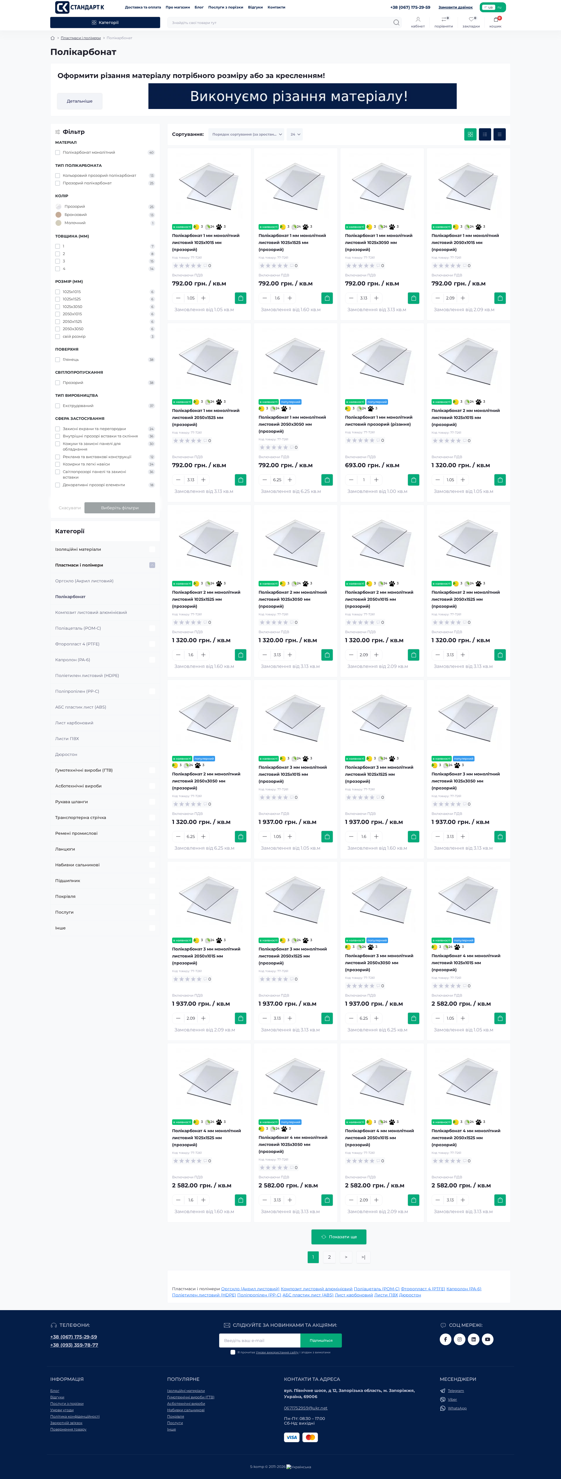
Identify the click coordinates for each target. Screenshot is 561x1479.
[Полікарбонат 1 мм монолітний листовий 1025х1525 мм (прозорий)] (296, 186)
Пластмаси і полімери (81, 38)
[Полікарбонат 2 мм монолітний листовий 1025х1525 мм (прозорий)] (209, 543)
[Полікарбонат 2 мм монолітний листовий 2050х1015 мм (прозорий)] (382, 543)
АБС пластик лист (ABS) (80, 707)
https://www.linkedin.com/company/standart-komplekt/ (473, 1339)
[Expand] (152, 549)
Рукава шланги (71, 801)
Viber (452, 1399)
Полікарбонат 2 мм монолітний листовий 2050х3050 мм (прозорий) (206, 781)
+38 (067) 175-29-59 (73, 1337)
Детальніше (80, 101)
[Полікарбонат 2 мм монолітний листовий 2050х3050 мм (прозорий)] (209, 718)
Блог (199, 7)
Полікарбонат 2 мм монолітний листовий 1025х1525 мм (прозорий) (206, 599)
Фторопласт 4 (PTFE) (77, 644)
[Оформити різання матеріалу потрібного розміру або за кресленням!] (302, 96)
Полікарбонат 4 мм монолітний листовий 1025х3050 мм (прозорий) (293, 1144)
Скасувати (70, 507)
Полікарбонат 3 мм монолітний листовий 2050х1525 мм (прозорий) (293, 956)
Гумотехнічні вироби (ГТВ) (84, 770)
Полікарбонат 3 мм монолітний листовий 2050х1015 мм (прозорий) (206, 956)
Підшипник (67, 880)
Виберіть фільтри (120, 507)
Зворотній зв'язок (66, 1423)
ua (490, 7)
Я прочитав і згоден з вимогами (284, 1352)
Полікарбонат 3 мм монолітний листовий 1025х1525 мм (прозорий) (379, 774)
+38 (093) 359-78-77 (74, 1345)
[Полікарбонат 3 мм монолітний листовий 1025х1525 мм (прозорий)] (382, 718)
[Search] (396, 22)
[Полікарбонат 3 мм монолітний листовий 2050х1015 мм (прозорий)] (209, 899)
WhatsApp (457, 1408)
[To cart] (240, 298)
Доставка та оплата (143, 7)
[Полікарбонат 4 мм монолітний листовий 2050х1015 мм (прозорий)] (382, 1081)
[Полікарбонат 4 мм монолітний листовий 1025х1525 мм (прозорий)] (209, 1081)
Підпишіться (321, 1340)
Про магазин (178, 7)
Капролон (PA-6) (72, 659)
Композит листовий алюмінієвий (91, 612)
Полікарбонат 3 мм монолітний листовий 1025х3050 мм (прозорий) (466, 781)
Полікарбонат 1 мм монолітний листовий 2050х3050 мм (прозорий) (292, 424)
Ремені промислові (76, 833)
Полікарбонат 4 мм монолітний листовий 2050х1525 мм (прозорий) (466, 1137)
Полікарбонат (70, 596)
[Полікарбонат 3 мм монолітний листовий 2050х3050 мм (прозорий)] (382, 899)
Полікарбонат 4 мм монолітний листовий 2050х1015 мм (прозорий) (379, 1137)
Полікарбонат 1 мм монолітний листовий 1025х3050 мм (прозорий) (379, 242)
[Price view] (500, 134)
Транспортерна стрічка (80, 817)
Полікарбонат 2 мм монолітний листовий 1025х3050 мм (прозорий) (293, 599)
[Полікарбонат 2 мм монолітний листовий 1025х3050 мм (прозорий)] (296, 543)
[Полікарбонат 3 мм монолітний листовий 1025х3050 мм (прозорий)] (469, 718)
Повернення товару (68, 1429)
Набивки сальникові (77, 864)
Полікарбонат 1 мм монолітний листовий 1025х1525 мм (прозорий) (292, 242)
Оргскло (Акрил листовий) (84, 580)
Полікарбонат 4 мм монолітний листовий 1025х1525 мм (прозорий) (206, 1137)
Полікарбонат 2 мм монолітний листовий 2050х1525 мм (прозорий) (466, 599)
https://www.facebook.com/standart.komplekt (445, 1339)
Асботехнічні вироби (78, 786)
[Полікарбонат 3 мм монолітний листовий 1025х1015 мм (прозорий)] (296, 718)
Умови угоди (62, 1410)
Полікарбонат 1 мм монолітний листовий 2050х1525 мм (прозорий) (206, 417)
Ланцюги (65, 849)
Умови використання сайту (277, 1352)
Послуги (64, 912)
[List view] (485, 134)
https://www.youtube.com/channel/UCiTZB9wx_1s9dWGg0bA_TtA (488, 1339)
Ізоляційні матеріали (78, 549)
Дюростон (66, 754)
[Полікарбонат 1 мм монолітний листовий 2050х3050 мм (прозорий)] (296, 361)
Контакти (276, 7)
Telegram (456, 1390)
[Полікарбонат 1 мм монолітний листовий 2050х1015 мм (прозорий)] (469, 186)
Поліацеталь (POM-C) (78, 628)
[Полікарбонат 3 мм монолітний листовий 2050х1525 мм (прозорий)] (296, 899)
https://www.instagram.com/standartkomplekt (459, 1339)
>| (363, 1257)
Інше (60, 928)
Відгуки (255, 7)
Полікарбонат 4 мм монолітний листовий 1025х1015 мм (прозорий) (466, 962)
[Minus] (178, 298)
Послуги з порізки (225, 7)
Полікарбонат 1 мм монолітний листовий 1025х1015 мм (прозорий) (206, 242)
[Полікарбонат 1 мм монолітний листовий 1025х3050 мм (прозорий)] (382, 186)
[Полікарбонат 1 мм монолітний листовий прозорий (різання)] (382, 361)
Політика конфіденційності (75, 1416)
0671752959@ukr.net (306, 1408)
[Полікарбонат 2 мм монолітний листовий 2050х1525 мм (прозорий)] (469, 543)
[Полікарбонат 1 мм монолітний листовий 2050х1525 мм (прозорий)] (209, 361)
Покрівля (65, 896)
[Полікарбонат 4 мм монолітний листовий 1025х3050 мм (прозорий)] (296, 1081)
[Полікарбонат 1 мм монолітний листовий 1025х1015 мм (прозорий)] (209, 186)
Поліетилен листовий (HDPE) (87, 675)
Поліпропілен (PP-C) (77, 691)
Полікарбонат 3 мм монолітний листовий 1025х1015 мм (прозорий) (293, 774)
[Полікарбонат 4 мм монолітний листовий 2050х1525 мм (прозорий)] (469, 1081)
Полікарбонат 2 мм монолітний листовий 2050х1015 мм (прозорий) (379, 599)
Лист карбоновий (74, 722)
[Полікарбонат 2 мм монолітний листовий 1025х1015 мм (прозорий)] (469, 361)
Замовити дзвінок (456, 7)
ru (499, 7)
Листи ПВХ (67, 738)
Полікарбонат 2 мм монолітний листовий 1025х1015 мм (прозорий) (466, 417)
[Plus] (203, 298)
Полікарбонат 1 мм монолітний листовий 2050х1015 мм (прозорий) (465, 242)
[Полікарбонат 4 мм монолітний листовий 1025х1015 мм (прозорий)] (469, 899)
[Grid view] (470, 134)
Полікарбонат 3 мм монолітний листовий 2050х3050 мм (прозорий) (379, 962)
